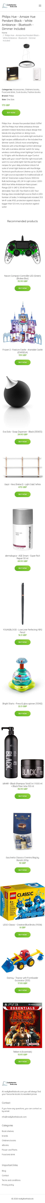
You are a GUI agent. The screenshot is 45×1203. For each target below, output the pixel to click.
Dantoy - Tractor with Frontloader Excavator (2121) (22, 979)
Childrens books (32, 89)
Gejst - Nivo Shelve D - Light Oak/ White (22, 484)
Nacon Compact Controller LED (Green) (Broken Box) (22, 277)
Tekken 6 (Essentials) (22, 1051)
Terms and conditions (11, 1180)
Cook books (21, 92)
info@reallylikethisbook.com (14, 1117)
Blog (4, 1171)
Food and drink (8, 92)
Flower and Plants (9, 1150)
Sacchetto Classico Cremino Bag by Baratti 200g (22, 858)
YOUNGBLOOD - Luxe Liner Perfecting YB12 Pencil (22, 631)
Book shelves (8, 1131)
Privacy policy (8, 1185)
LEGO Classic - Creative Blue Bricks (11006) (22, 924)
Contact (5, 1175)
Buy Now (11, 112)
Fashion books (34, 92)
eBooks (5, 1145)
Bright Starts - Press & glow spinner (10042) (22, 703)
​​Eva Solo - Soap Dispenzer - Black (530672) (22, 431)
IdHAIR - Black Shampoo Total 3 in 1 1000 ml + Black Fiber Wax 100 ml (22, 784)
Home (4, 32)
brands (5, 1136)
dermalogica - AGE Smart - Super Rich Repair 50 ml (22, 557)
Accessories (18, 89)
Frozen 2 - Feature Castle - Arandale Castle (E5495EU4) (22, 351)
